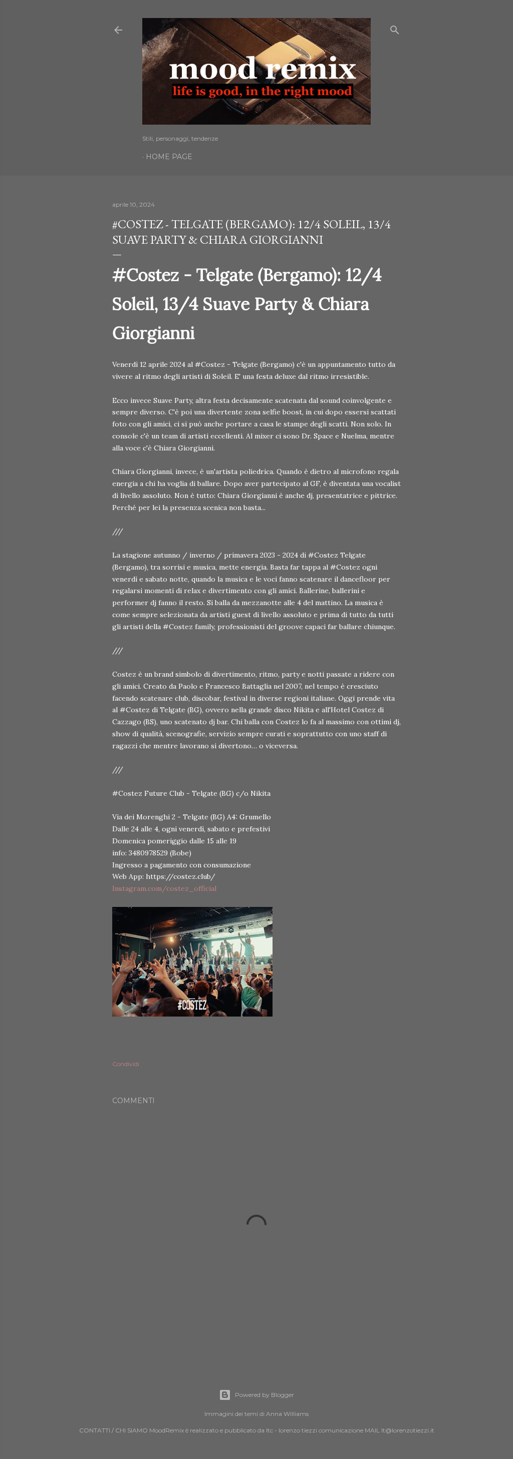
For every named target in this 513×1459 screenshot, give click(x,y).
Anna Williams (287, 1413)
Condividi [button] (125, 1064)
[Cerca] (395, 28)
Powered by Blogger (264, 1394)
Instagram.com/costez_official (164, 888)
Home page (169, 156)
